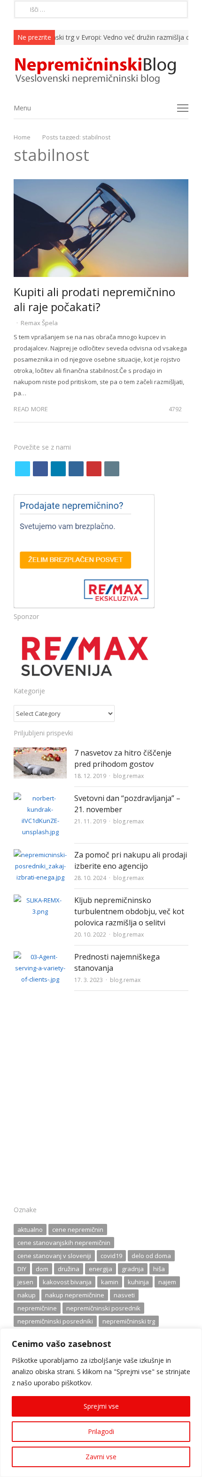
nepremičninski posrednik (103, 1308)
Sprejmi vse (101, 1406)
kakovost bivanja (67, 1282)
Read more (31, 409)
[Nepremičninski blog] (101, 71)
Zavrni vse (101, 1456)
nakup (26, 1295)
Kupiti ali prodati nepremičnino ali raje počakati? (94, 299)
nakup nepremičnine (74, 1295)
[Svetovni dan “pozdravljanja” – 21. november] (40, 798)
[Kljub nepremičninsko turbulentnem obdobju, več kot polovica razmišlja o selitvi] (40, 900)
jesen (25, 1282)
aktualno (30, 1229)
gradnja (133, 1269)
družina (68, 1269)
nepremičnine (37, 1308)
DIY (21, 1269)
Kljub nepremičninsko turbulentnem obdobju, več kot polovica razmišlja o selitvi (129, 911)
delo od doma (151, 1255)
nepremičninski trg (128, 1321)
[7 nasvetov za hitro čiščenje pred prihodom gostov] (40, 753)
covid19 (111, 1255)
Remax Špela (39, 323)
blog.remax (128, 776)
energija (100, 1269)
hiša (159, 1269)
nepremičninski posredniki (55, 1321)
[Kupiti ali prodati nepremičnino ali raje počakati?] (101, 185)
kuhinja (138, 1282)
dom (42, 1269)
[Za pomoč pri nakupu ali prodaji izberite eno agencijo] (40, 855)
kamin (109, 1282)
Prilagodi (101, 1431)
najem (167, 1282)
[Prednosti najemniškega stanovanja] (40, 957)
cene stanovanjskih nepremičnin (63, 1242)
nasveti (124, 1295)
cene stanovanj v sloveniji (54, 1255)
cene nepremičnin (77, 1229)
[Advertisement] (101, 1100)
